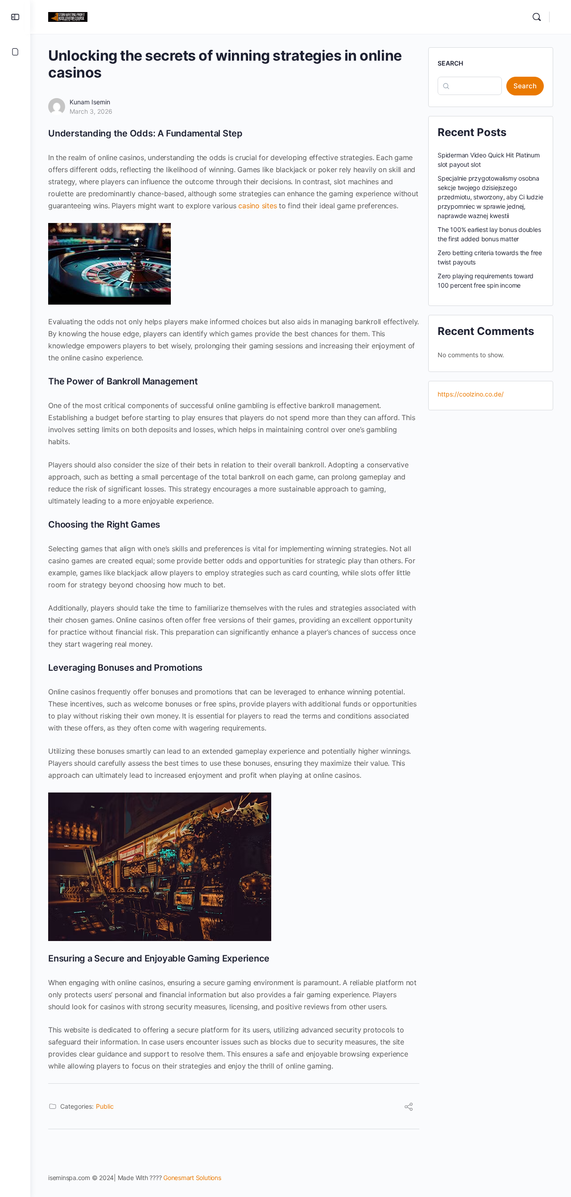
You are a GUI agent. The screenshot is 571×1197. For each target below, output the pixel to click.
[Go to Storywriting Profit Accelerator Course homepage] (67, 16)
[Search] (537, 17)
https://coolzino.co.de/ (471, 394)
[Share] (408, 1107)
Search (450, 63)
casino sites (257, 205)
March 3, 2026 (91, 111)
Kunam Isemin (90, 102)
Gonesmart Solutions (192, 1177)
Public (105, 1106)
